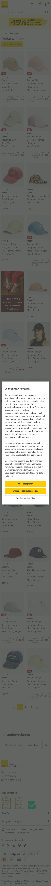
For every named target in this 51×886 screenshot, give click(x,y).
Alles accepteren (25, 483)
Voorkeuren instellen (25, 498)
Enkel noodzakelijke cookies (25, 491)
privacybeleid (22, 455)
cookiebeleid (36, 455)
